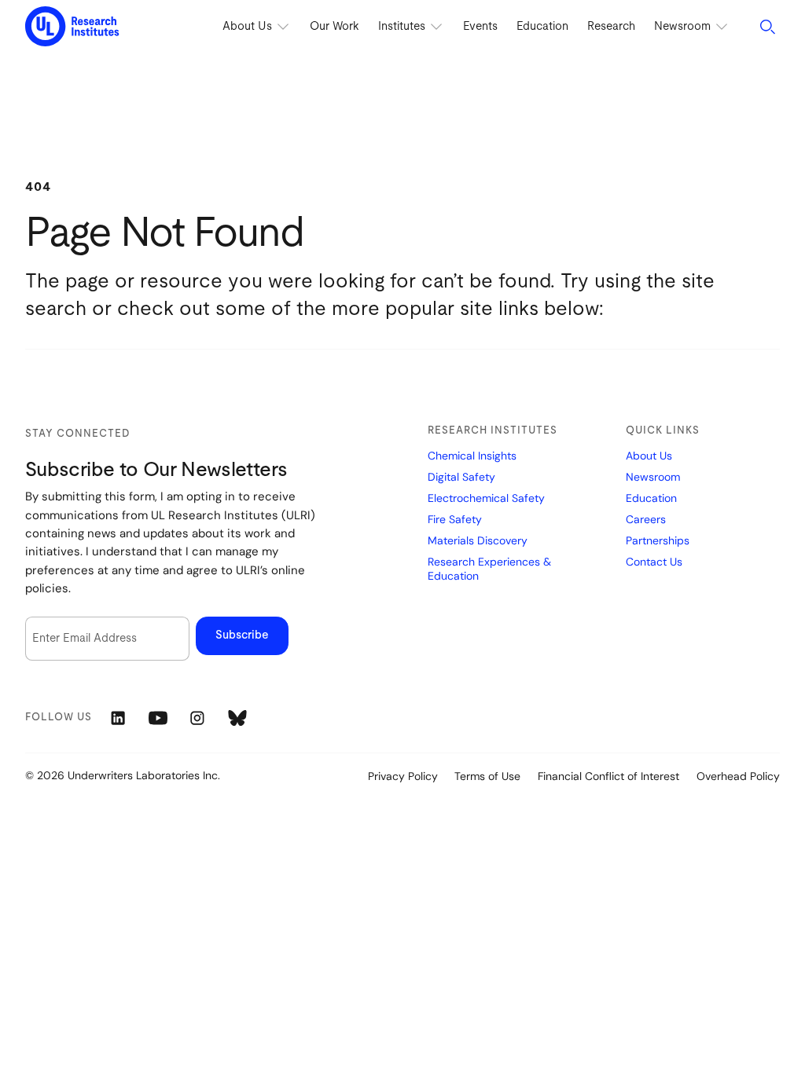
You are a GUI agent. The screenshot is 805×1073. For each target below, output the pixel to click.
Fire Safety (455, 519)
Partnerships (657, 540)
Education (542, 26)
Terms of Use (487, 776)
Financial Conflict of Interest (608, 776)
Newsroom (653, 477)
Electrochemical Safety (486, 498)
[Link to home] (72, 27)
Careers (646, 519)
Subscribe (242, 635)
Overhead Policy (738, 776)
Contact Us (654, 562)
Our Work (334, 26)
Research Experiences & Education (489, 569)
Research (611, 26)
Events (480, 26)
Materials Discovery (477, 540)
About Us (649, 456)
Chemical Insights (472, 456)
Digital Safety (461, 477)
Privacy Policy (403, 776)
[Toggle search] (767, 26)
